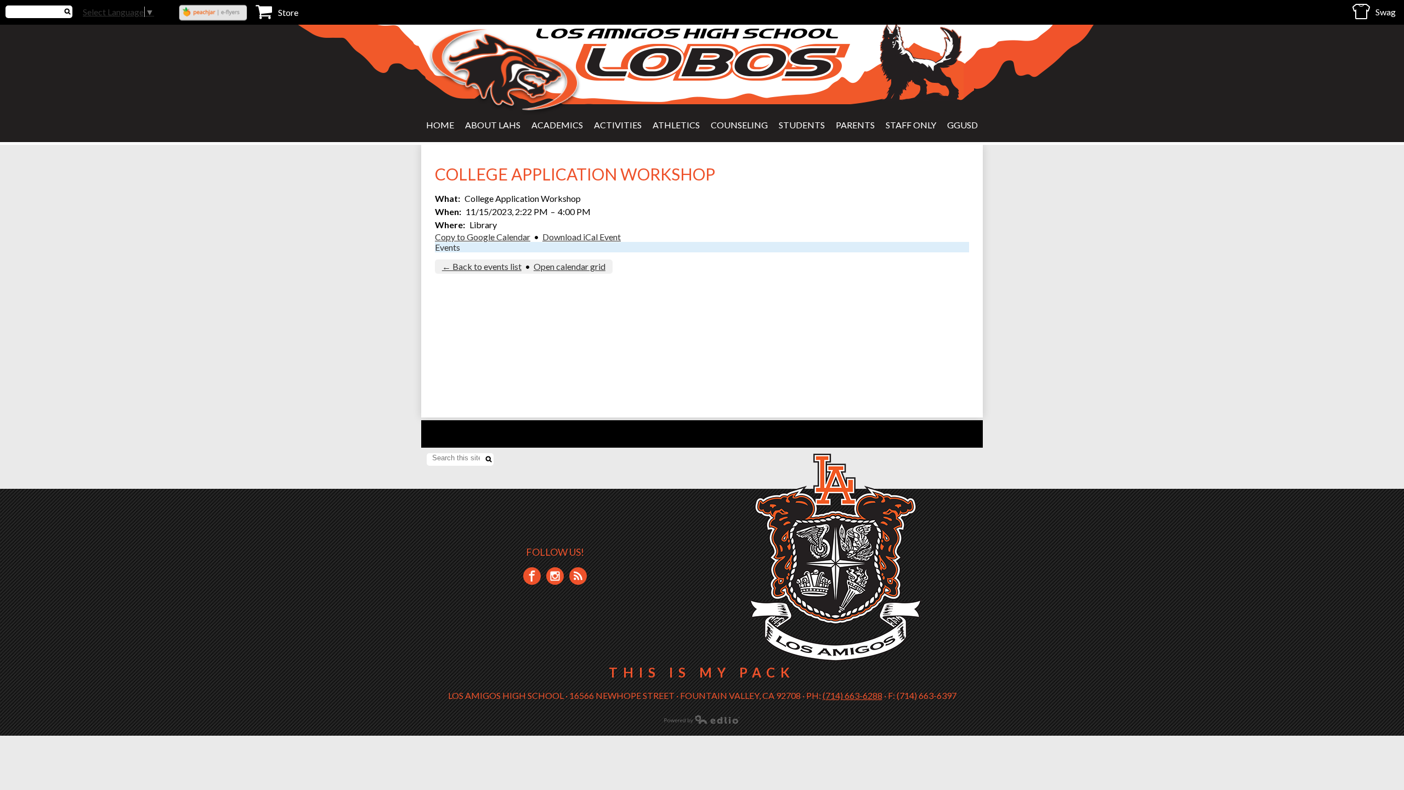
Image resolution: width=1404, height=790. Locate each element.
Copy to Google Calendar (482, 237)
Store (288, 12)
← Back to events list (482, 266)
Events (447, 247)
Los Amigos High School (688, 33)
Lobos (713, 62)
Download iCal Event (581, 237)
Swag (1385, 12)
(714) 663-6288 (852, 695)
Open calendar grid (569, 266)
